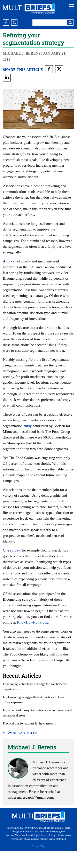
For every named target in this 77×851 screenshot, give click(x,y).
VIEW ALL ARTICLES (20, 733)
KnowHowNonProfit (32, 622)
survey (11, 261)
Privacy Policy (38, 846)
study (28, 426)
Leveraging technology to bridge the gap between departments (35, 686)
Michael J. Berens (21, 53)
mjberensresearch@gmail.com (30, 797)
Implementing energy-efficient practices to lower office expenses (34, 699)
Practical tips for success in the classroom (29, 723)
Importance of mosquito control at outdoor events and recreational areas (37, 713)
